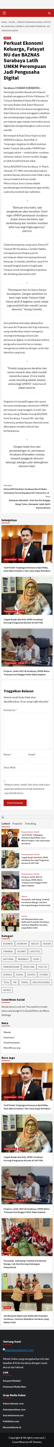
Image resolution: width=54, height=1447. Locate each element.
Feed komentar (12, 1042)
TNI (15, 982)
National (8, 959)
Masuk (7, 1032)
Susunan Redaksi (12, 1380)
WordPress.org (12, 1047)
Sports (31, 974)
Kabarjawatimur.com (14, 1409)
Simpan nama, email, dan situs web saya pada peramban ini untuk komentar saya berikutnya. (27, 789)
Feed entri (9, 1037)
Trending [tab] (30, 823)
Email (32, 754)
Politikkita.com (11, 1421)
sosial (19, 974)
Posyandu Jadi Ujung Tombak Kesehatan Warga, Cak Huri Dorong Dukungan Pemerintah (35, 902)
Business (8, 943)
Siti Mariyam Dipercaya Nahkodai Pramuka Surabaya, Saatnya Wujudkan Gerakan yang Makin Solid (35, 923)
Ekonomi (22, 943)
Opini (36, 959)
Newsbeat (23, 959)
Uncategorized (41, 982)
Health (35, 943)
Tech (6, 982)
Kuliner (21, 951)
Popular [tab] (17, 823)
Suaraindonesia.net (13, 1415)
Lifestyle (35, 951)
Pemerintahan (10, 559)
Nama (8, 754)
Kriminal (8, 951)
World (7, 990)
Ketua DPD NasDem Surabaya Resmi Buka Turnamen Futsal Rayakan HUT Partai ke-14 (26, 489)
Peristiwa (28, 967)
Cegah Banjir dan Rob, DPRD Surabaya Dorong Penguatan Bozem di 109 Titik (35, 860)
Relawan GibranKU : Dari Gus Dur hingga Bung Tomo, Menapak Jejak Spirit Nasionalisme (29, 502)
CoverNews (19, 1441)
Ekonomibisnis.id (12, 1427)
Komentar (10, 710)
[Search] (49, 13)
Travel (24, 982)
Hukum (47, 943)
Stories (44, 974)
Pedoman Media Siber (14, 1386)
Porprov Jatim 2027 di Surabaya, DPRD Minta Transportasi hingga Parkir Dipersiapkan (34, 881)
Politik (7, 38)
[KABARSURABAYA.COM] (18, 1350)
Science (7, 974)
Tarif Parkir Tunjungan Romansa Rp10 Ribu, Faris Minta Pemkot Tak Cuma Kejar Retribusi (35, 839)
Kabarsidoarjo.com (13, 1403)
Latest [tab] (5, 823)
